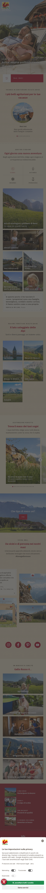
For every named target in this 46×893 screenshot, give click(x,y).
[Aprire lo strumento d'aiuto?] (4, 881)
